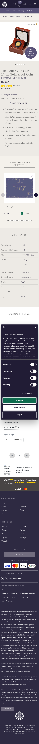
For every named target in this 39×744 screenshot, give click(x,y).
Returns (22, 530)
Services (4, 510)
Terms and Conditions (27, 593)
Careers (4, 514)
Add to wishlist (19, 103)
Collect (11, 16)
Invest (22, 502)
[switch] (33, 371)
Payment (5, 537)
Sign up (19, 554)
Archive (18, 16)
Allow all (19, 400)
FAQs (22, 533)
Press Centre (6, 590)
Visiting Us (23, 537)
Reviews (4, 533)
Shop (3, 502)
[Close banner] (36, 327)
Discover (23, 506)
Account (4, 526)
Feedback (7, 709)
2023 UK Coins (27, 16)
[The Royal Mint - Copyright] (4, 3)
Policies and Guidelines (9, 593)
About (22, 510)
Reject (19, 415)
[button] (35, 3)
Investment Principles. (28, 658)
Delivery (4, 530)
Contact (22, 514)
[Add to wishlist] (31, 177)
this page (3, 700)
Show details (27, 393)
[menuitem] (15, 4)
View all (4, 541)
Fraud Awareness (7, 601)
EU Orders (23, 526)
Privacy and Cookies (8, 597)
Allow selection (19, 407)
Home (5, 16)
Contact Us (24, 597)
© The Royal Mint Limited (14, 725)
